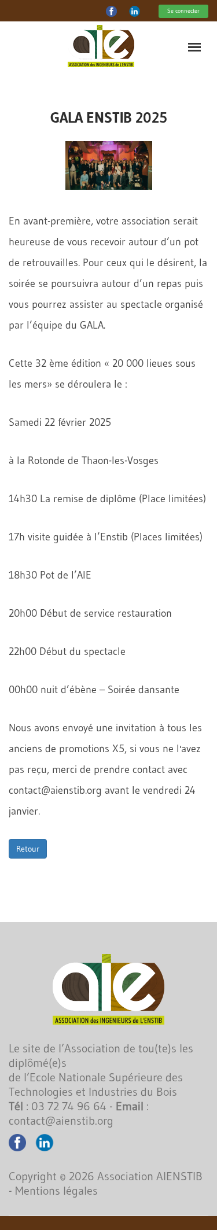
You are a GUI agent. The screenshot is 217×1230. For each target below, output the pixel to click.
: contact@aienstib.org (79, 1113)
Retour (27, 849)
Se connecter (183, 10)
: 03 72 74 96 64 (57, 1106)
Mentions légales (56, 1191)
